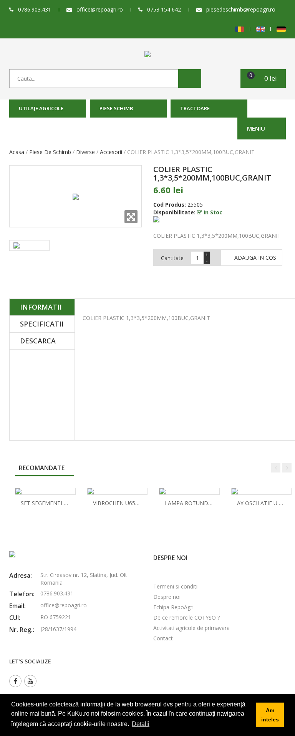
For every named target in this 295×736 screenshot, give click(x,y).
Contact (163, 638)
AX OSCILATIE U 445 (262, 503)
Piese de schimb (50, 152)
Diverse (85, 152)
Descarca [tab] (38, 340)
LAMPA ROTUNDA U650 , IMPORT (208, 503)
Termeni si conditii (176, 586)
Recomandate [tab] (42, 468)
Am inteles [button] (270, 715)
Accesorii (111, 152)
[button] (263, 78)
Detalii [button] (140, 724)
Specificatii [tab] (42, 323)
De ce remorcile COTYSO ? (186, 617)
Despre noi (167, 596)
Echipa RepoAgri (173, 607)
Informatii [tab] (41, 307)
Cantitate (172, 258)
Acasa (16, 152)
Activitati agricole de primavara (191, 628)
